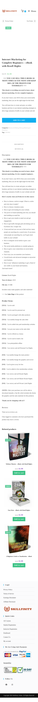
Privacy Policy (7, 589)
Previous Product (9, 21)
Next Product (30, 21)
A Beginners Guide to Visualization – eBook (19, 556)
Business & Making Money (16, 128)
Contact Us (6, 637)
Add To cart (19, 120)
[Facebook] (6, 684)
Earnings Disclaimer (9, 597)
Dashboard (6, 633)
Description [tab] (19, 144)
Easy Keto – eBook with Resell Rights (19, 510)
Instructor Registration (10, 629)
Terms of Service (8, 594)
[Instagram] (12, 684)
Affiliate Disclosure (9, 602)
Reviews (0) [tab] (19, 149)
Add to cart (19, 473)
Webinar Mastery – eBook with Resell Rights (19, 464)
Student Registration (9, 625)
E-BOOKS (7, 132)
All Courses (7, 621)
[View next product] (34, 21)
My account (7, 641)
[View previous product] (3, 21)
